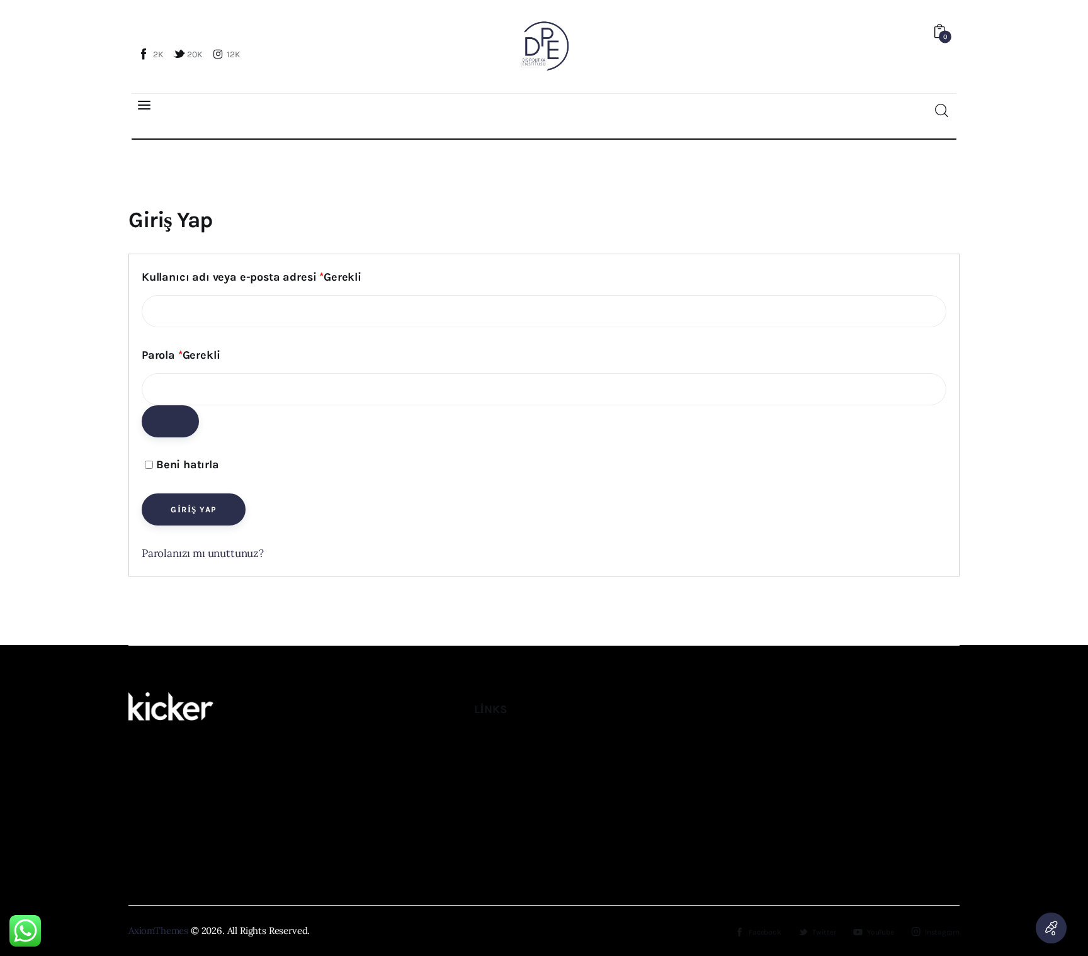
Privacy (490, 852)
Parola (181, 355)
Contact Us (498, 796)
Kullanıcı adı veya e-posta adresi (251, 277)
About (487, 742)
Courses (492, 824)
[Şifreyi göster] (170, 421)
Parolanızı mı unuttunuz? (203, 553)
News (486, 769)
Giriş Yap (194, 509)
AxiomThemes (158, 930)
